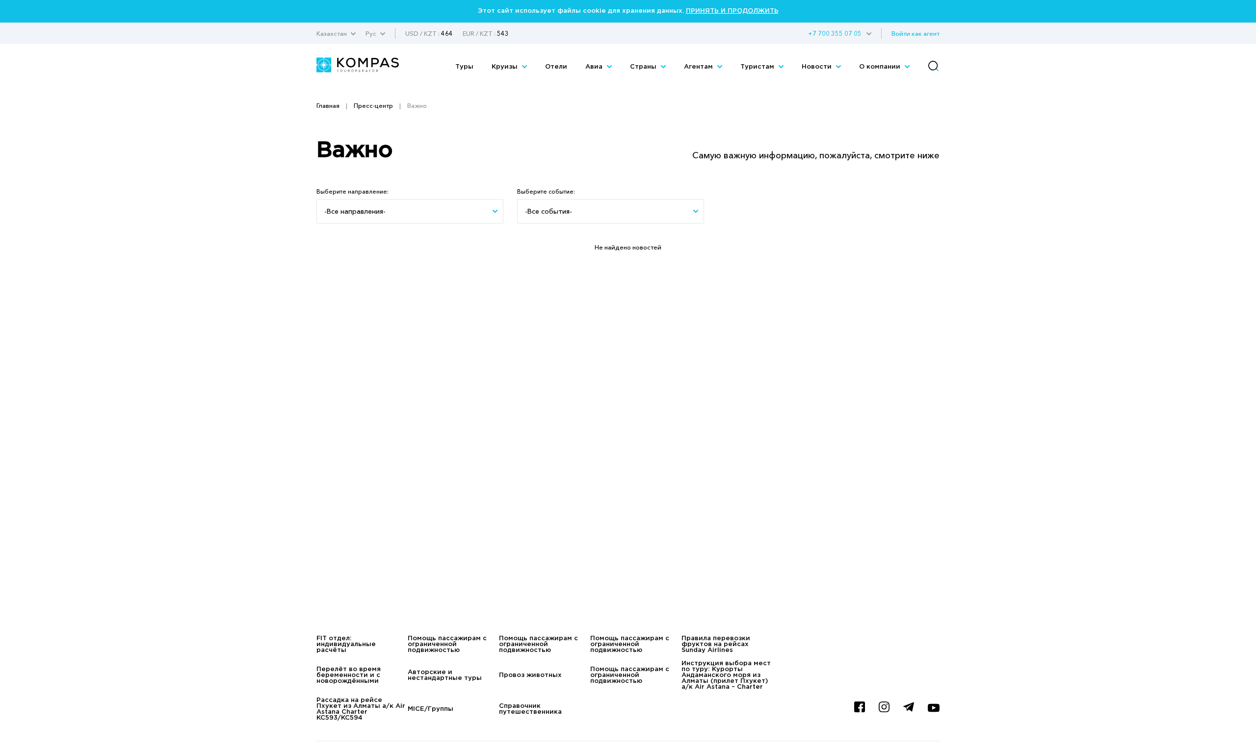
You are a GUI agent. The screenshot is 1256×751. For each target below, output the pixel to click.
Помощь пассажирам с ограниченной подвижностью (447, 644)
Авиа (594, 67)
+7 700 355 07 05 (835, 33)
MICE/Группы (430, 709)
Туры (464, 67)
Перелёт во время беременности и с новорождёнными (348, 675)
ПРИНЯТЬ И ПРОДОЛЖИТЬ (732, 11)
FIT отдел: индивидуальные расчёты (346, 644)
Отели (556, 67)
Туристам (758, 67)
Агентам (699, 67)
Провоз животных (530, 675)
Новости (818, 67)
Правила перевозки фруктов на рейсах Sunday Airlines (715, 644)
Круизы (506, 67)
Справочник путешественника (530, 709)
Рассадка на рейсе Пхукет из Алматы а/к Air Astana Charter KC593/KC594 (360, 709)
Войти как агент (915, 33)
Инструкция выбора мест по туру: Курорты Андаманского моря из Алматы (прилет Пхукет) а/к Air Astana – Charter (726, 675)
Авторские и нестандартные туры (445, 675)
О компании (880, 67)
